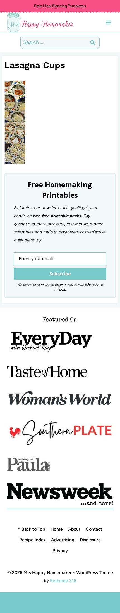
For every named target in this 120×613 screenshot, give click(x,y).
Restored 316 (63, 580)
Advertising (63, 539)
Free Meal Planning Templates (60, 6)
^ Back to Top (31, 529)
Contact (94, 529)
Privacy (60, 550)
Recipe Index (32, 539)
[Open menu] (108, 22)
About (74, 529)
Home (57, 529)
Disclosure (90, 539)
